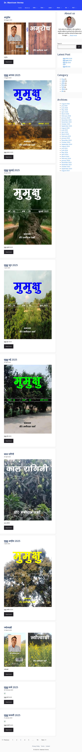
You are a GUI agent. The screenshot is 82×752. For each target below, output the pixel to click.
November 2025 (67, 122)
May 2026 (65, 110)
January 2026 (66, 118)
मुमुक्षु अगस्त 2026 (67, 58)
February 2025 (66, 136)
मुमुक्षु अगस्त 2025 (12, 75)
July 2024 (64, 148)
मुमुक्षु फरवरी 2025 (12, 715)
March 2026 (65, 114)
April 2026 (65, 112)
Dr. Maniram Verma (13, 2)
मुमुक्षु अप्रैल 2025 (12, 541)
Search (59, 43)
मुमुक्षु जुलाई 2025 (12, 170)
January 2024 (66, 160)
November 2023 (67, 164)
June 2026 (65, 108)
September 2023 (67, 169)
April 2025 (65, 132)
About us (27, 8)
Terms (43, 746)
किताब (42, 8)
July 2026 (64, 106)
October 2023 (66, 166)
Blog (63, 79)
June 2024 (65, 150)
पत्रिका (58, 8)
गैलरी (73, 8)
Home (20, 8)
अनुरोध (7, 17)
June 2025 (65, 130)
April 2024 (65, 154)
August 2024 (66, 146)
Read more (9, 62)
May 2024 (65, 152)
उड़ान (64, 64)
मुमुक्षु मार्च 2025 (11, 687)
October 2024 (66, 142)
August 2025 (66, 128)
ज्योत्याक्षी (8, 627)
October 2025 (66, 124)
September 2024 (67, 144)
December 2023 (67, 162)
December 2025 (67, 120)
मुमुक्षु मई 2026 (66, 67)
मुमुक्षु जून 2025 (11, 265)
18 (37, 740)
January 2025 (66, 138)
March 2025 (65, 134)
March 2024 (65, 156)
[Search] (79, 47)
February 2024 (66, 158)
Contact (48, 746)
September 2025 (67, 126)
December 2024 (67, 140)
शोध (66, 8)
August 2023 (66, 171)
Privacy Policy (36, 746)
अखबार (50, 8)
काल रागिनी (9, 454)
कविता (34, 8)
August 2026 (66, 104)
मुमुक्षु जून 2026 (67, 62)
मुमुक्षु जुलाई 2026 (67, 60)
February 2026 (66, 116)
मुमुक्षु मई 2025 (10, 359)
